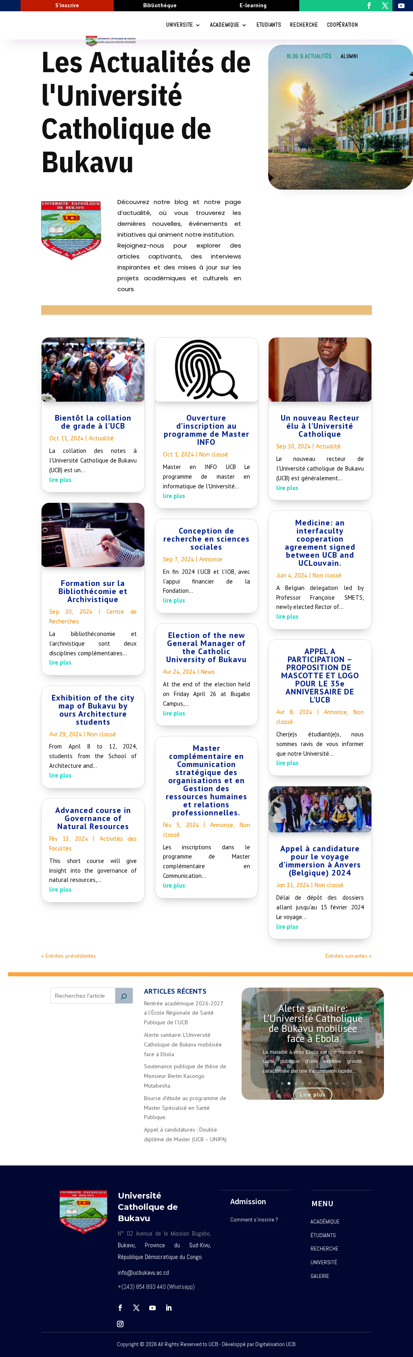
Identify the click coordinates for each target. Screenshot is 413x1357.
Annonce (210, 559)
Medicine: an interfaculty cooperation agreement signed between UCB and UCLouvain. (320, 542)
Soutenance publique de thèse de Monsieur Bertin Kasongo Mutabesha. (185, 1076)
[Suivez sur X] (136, 1307)
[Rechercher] (124, 996)
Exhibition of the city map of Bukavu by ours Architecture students (93, 709)
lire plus (60, 480)
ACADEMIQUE (225, 24)
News (208, 672)
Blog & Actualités (309, 56)
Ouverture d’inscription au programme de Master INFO (206, 430)
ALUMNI (349, 56)
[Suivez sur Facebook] (120, 1307)
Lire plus (313, 1094)
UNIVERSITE (179, 24)
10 (343, 1083)
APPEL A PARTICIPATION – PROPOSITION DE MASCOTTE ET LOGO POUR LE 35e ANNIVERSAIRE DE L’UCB (320, 675)
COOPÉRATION (342, 24)
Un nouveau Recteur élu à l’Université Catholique (320, 426)
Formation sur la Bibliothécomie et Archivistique (92, 591)
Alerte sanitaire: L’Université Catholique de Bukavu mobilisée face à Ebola (183, 1044)
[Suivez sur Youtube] (152, 1307)
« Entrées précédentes (68, 955)
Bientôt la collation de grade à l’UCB (93, 422)
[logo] (71, 258)
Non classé (101, 734)
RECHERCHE (304, 24)
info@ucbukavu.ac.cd (143, 1272)
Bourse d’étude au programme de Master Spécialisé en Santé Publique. (185, 1107)
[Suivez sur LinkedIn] (168, 1307)
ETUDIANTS (269, 24)
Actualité (101, 438)
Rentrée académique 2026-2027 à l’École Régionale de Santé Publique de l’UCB (183, 1013)
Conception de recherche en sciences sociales (206, 538)
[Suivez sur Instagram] (120, 1323)
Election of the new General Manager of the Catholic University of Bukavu (206, 647)
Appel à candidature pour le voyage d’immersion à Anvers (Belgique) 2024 (320, 860)
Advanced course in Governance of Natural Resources (93, 818)
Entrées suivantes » (348, 955)
